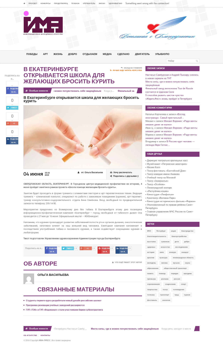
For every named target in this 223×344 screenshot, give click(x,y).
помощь (162, 273)
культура (163, 258)
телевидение (178, 289)
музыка (176, 263)
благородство (187, 231)
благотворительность (156, 236)
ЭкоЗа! (102, 3)
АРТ (45, 54)
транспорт (164, 295)
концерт (185, 252)
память (150, 273)
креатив (150, 258)
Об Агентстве (30, 335)
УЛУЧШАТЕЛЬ (89, 3)
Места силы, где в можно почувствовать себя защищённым (64, 91)
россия (177, 279)
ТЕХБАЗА (75, 3)
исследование (181, 247)
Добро (72, 54)
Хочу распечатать (122, 172)
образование (153, 268)
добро (186, 242)
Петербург (161, 231)
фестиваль (152, 300)
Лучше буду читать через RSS (127, 70)
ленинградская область (183, 258)
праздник (188, 273)
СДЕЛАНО (123, 54)
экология (166, 300)
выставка (151, 242)
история (150, 252)
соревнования (153, 284)
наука (187, 263)
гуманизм (165, 242)
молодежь (151, 263)
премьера (151, 279)
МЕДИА (107, 54)
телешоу (151, 295)
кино (162, 252)
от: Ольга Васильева (92, 172)
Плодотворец (61, 3)
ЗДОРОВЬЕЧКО (115, 3)
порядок (174, 273)
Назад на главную (133, 68)
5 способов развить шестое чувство (164, 95)
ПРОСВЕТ (33, 3)
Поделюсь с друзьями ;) (126, 176)
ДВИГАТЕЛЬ (142, 54)
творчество (152, 289)
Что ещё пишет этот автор (128, 262)
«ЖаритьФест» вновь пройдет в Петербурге (168, 98)
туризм (187, 295)
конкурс (172, 252)
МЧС (149, 231)
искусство (165, 247)
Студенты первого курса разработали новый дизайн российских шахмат (63, 300)
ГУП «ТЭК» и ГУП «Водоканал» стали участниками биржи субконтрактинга (64, 310)
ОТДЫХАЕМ (90, 54)
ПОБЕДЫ (31, 54)
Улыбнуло (162, 54)
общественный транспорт (175, 268)
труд (177, 295)
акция (173, 231)
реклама (164, 279)
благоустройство (179, 236)
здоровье (151, 247)
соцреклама (170, 284)
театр (165, 289)
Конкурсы (46, 3)
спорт (183, 284)
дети (177, 242)
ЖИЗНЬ (58, 54)
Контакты (45, 335)
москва (164, 263)
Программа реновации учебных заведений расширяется (55, 305)
